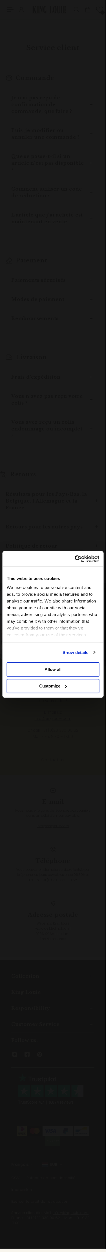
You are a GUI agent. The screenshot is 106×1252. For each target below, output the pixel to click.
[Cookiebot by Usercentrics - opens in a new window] (75, 559)
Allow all (53, 669)
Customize (49, 686)
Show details (75, 652)
